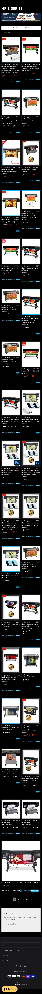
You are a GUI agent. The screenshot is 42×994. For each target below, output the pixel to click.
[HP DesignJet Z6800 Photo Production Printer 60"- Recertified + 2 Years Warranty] (11, 660)
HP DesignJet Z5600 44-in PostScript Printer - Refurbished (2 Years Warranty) (30, 565)
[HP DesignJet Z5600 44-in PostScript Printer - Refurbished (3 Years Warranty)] (11, 296)
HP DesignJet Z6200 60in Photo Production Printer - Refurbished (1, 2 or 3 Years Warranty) (10, 120)
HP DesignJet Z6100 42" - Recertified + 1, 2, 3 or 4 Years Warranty (30, 822)
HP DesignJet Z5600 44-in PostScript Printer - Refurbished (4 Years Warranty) (10, 360)
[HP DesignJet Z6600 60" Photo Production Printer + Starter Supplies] (11, 559)
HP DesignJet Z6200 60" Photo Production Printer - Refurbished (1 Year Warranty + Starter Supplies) (30, 320)
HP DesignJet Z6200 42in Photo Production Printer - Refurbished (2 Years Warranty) (30, 779)
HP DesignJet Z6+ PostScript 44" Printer (28, 676)
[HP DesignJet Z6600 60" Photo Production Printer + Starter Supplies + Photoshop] (11, 453)
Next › (27, 899)
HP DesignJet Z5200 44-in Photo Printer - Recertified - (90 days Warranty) (10, 220)
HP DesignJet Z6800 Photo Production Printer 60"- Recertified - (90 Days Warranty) (10, 170)
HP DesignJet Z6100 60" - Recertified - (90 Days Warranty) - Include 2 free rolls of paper (30, 67)
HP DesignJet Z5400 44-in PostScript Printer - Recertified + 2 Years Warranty (30, 729)
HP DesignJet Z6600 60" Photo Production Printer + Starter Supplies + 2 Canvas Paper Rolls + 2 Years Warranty (10, 525)
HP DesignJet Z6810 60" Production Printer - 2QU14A (19, 882)
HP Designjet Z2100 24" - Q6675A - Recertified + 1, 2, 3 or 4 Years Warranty (10, 772)
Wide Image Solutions (18, 982)
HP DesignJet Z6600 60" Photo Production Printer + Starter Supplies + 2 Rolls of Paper (30, 420)
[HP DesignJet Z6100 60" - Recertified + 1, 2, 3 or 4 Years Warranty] (11, 809)
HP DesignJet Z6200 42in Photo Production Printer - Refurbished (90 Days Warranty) (10, 420)
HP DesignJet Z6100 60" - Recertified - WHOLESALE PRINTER (30, 371)
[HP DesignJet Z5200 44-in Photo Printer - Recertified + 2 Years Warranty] (11, 607)
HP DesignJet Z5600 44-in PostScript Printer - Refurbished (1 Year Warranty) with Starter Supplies (30, 215)
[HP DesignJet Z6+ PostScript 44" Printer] (31, 660)
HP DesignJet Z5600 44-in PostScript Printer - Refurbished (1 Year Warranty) (30, 120)
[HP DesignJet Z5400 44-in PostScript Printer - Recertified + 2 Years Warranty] (31, 711)
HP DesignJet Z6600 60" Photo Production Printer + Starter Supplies (10, 576)
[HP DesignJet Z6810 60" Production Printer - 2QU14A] (21, 861)
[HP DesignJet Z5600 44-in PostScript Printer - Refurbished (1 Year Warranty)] (31, 102)
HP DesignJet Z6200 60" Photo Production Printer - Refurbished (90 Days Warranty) (30, 269)
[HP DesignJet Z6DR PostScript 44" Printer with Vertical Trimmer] (11, 711)
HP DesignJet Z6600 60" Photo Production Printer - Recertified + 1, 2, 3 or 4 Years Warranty (30, 625)
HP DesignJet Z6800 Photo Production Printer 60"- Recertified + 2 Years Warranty (10, 678)
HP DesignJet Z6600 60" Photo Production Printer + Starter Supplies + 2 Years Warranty (30, 524)
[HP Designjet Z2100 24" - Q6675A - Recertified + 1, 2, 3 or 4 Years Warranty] (11, 758)
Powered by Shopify (21, 984)
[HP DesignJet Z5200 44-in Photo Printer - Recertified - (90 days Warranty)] (11, 203)
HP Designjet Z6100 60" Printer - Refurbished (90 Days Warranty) (10, 268)
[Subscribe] (36, 924)
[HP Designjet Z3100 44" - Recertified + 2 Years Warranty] (31, 153)
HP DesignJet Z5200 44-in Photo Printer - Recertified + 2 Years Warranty (10, 624)
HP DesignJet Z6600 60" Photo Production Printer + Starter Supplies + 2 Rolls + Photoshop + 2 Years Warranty (30, 472)
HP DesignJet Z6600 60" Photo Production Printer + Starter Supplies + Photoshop (10, 471)
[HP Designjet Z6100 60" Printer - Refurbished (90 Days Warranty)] (11, 251)
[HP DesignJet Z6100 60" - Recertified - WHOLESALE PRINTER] (31, 354)
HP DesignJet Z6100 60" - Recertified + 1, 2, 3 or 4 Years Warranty (10, 822)
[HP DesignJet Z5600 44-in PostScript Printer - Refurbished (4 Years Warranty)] (11, 348)
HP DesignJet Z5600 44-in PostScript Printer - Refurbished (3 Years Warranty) (10, 308)
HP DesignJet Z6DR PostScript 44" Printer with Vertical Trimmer (10, 727)
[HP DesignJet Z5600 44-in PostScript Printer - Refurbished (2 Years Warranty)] (31, 553)
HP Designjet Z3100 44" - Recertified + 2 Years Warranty (30, 169)
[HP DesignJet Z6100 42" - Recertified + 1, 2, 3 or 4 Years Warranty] (31, 809)
